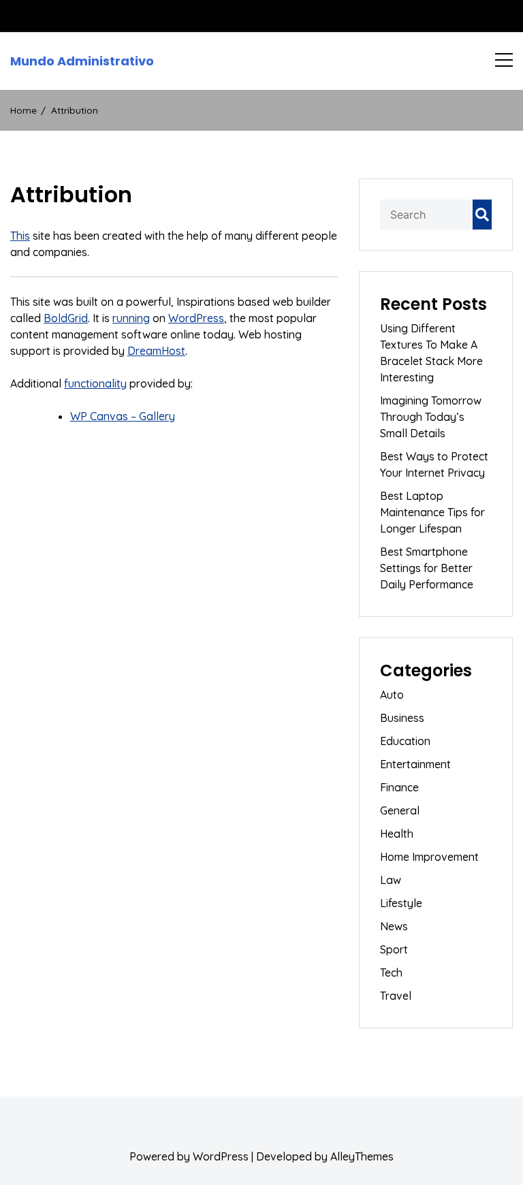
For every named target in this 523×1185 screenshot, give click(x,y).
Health (396, 833)
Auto (392, 694)
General (399, 810)
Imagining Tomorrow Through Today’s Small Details (430, 417)
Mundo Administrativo (82, 61)
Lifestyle (401, 903)
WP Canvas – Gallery (122, 416)
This (20, 235)
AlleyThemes (362, 1156)
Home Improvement (429, 857)
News (394, 926)
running (131, 318)
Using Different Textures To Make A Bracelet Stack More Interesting (431, 352)
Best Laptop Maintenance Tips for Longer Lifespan (432, 512)
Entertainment (415, 764)
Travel (395, 995)
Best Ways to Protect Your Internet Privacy (434, 464)
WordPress (196, 318)
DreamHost (156, 351)
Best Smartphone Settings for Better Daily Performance (426, 568)
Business (402, 718)
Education (405, 741)
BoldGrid (66, 318)
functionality (95, 383)
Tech (391, 972)
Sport (394, 949)
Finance (399, 787)
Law (390, 880)
